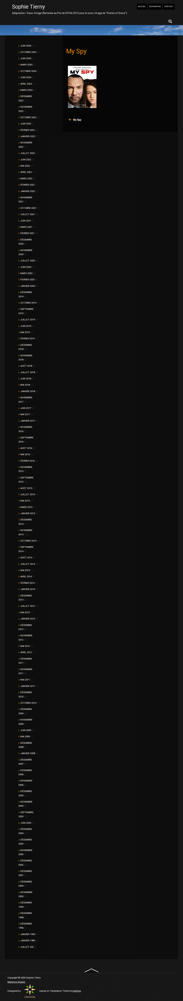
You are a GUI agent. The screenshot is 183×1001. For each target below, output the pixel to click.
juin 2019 (25, 326)
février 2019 (27, 338)
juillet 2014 (27, 564)
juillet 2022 (27, 153)
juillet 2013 (27, 606)
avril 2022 (26, 172)
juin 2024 (25, 77)
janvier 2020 (27, 286)
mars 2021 (26, 227)
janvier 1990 (27, 934)
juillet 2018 (27, 372)
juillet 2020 (27, 260)
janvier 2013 (27, 618)
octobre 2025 (28, 52)
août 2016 (26, 448)
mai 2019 (25, 332)
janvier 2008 (27, 753)
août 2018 (26, 366)
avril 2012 (26, 652)
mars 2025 (26, 64)
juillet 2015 (27, 494)
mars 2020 (26, 273)
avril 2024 (26, 83)
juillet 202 (27, 947)
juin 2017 (25, 408)
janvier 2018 (27, 391)
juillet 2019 (27, 319)
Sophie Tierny (28, 6)
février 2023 (27, 130)
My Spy (77, 119)
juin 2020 (25, 267)
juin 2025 (25, 58)
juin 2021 (25, 220)
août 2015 (26, 488)
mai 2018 (25, 384)
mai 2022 (25, 165)
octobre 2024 (28, 71)
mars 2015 (26, 507)
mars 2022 (26, 178)
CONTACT (168, 6)
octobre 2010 (28, 703)
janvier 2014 (27, 589)
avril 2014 (26, 576)
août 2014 (26, 557)
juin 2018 (25, 378)
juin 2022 (25, 159)
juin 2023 (25, 123)
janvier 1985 (27, 940)
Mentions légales (16, 982)
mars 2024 (26, 90)
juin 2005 (25, 823)
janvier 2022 (27, 191)
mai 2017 (25, 414)
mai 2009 (25, 736)
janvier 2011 (27, 686)
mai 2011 (25, 679)
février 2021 (27, 233)
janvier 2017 (27, 420)
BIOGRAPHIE (155, 6)
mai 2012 (25, 646)
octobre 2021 (28, 208)
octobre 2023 (28, 117)
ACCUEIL (142, 6)
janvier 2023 (27, 136)
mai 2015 (25, 500)
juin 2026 (25, 45)
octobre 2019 (28, 302)
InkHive (77, 991)
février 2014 (27, 583)
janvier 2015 (27, 513)
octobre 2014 (28, 540)
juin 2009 (25, 730)
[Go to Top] (92, 970)
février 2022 (27, 184)
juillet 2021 (27, 214)
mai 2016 (25, 454)
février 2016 (27, 460)
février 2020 (27, 279)
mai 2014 (25, 570)
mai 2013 (25, 612)
